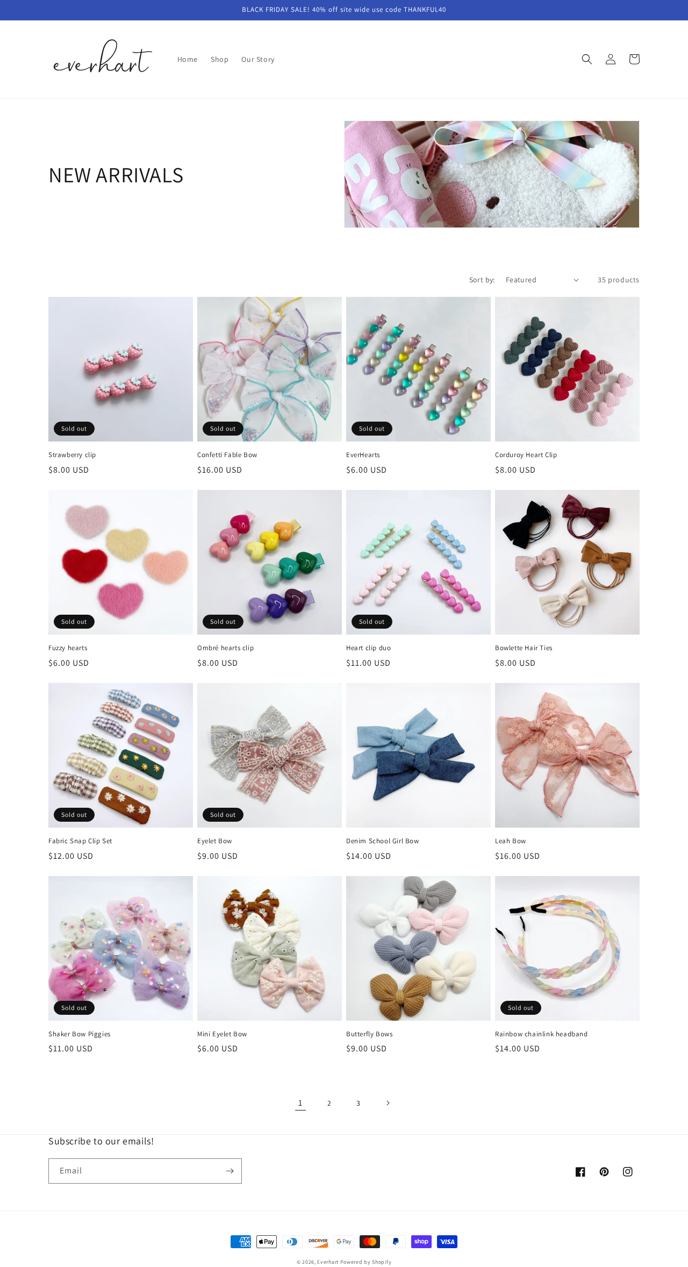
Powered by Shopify (366, 1261)
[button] (587, 59)
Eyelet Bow (214, 841)
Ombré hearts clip (225, 648)
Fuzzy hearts (67, 648)
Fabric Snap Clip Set (80, 841)
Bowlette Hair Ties (524, 648)
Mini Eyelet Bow (222, 1034)
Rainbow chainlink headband (541, 1034)
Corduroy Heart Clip (526, 455)
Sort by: (482, 279)
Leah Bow (510, 841)
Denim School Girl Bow (382, 841)
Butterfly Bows (369, 1034)
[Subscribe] (229, 1171)
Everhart (328, 1261)
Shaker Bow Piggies (79, 1034)
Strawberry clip (72, 455)
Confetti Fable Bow (227, 455)
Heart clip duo (368, 648)
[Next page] (387, 1103)
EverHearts (363, 455)
